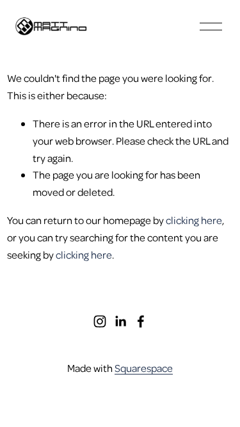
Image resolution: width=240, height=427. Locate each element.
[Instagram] (99, 321)
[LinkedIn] (120, 321)
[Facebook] (140, 321)
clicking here (194, 220)
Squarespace (144, 368)
